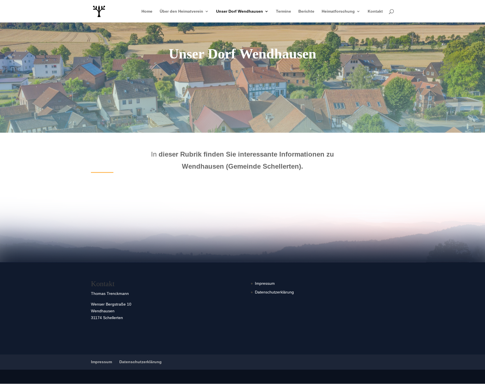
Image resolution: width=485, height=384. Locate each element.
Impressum (265, 283)
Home (146, 11)
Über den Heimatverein (181, 11)
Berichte (306, 11)
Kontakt (375, 11)
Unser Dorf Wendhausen (239, 11)
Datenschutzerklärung (274, 292)
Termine (283, 11)
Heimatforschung (338, 11)
